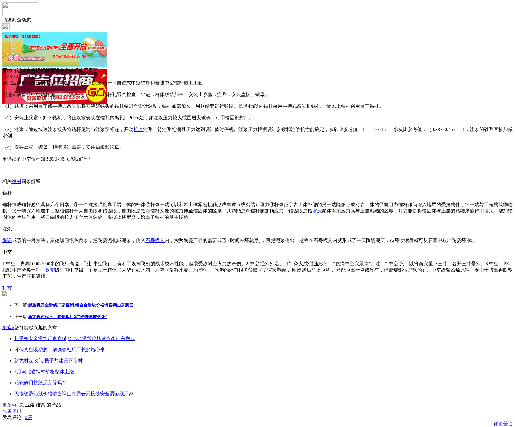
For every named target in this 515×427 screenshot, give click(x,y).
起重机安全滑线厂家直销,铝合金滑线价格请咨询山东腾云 (74, 338)
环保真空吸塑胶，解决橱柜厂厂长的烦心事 (59, 349)
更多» (8, 327)
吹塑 (50, 269)
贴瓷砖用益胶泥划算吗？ (40, 382)
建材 (16, 181)
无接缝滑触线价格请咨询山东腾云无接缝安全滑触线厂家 (74, 393)
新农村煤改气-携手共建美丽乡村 (48, 360)
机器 (138, 129)
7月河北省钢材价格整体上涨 (44, 371)
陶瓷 (7, 240)
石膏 (150, 240)
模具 (160, 240)
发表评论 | (17, 417)
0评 (28, 417)
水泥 (317, 210)
